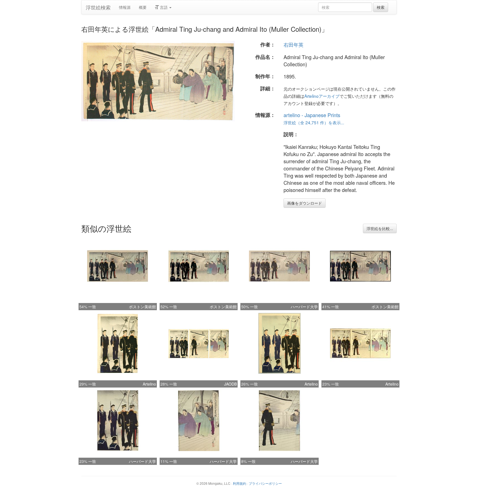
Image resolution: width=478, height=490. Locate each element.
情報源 (125, 7)
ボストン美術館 (142, 306)
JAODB (230, 384)
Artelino (149, 384)
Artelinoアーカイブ (321, 96)
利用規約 (239, 483)
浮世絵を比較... (380, 228)
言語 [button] (164, 7)
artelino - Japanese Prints (312, 114)
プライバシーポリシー (265, 483)
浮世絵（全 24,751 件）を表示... (314, 122)
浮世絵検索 (98, 7)
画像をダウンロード (304, 203)
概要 (143, 7)
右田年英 (293, 44)
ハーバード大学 (304, 306)
